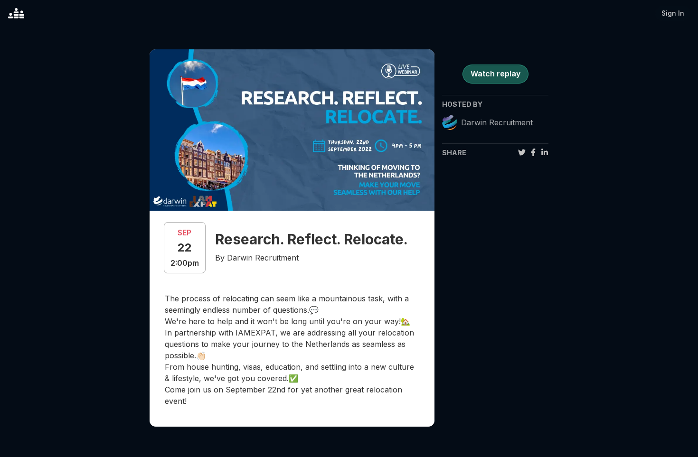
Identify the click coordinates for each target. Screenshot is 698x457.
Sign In (672, 13)
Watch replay (495, 73)
